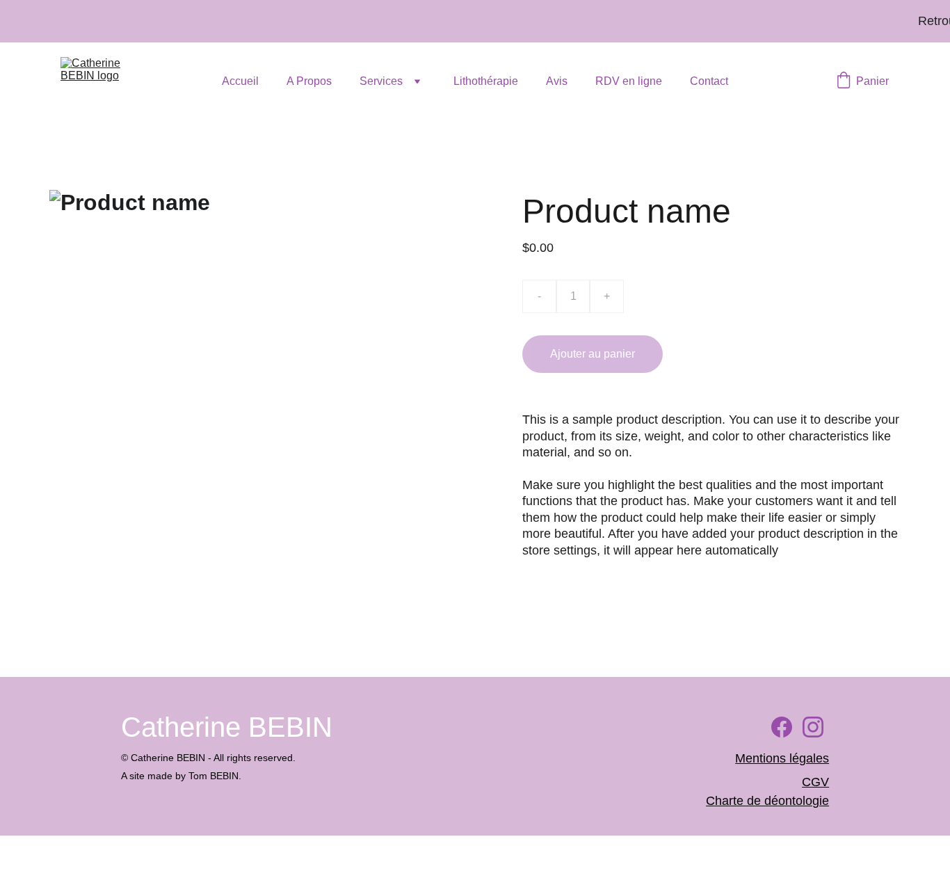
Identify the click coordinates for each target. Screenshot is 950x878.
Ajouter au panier (592, 354)
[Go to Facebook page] (781, 727)
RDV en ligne (628, 81)
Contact (709, 81)
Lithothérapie (485, 81)
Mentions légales (782, 758)
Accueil (240, 81)
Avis (556, 81)
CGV (815, 782)
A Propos (309, 81)
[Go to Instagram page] (813, 727)
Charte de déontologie (767, 801)
